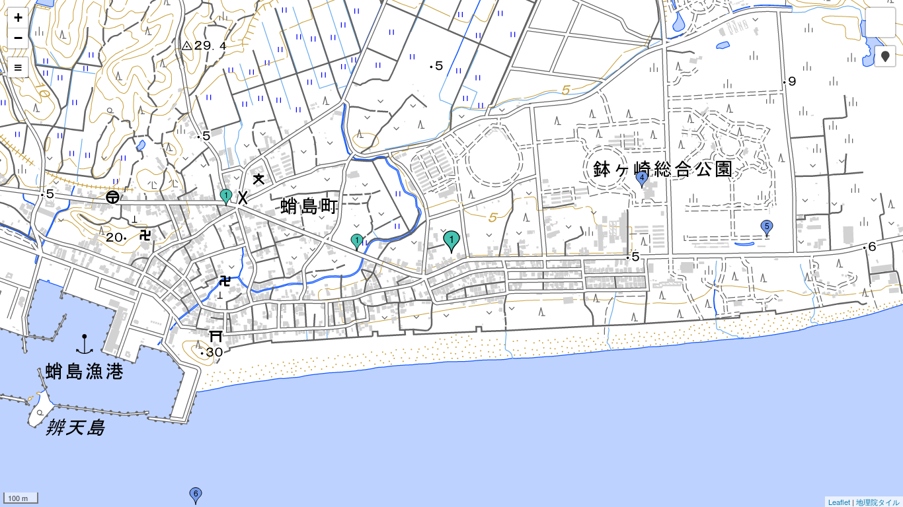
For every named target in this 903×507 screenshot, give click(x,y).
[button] (885, 56)
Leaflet (839, 501)
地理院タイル (878, 501)
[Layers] (880, 22)
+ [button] (18, 17)
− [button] (18, 38)
